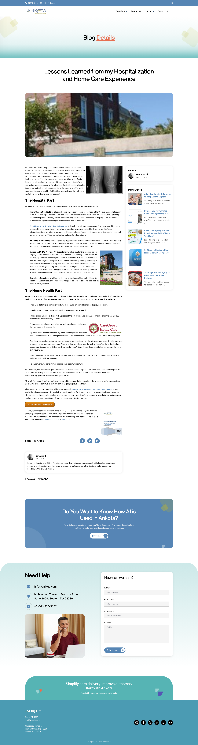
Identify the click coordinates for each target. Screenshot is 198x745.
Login (52, 3)
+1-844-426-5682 (45, 606)
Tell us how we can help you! (39, 404)
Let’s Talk (96, 535)
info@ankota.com (45, 586)
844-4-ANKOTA (31, 717)
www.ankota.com (52, 419)
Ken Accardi (142, 174)
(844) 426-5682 (35, 3)
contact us (66, 419)
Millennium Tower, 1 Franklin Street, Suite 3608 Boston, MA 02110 (36, 729)
